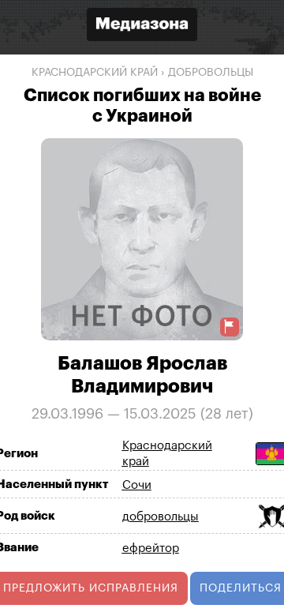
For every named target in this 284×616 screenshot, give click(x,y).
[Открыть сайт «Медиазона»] (142, 26)
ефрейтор (150, 548)
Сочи (136, 485)
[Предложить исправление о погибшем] (229, 326)
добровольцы (210, 72)
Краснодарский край (95, 72)
